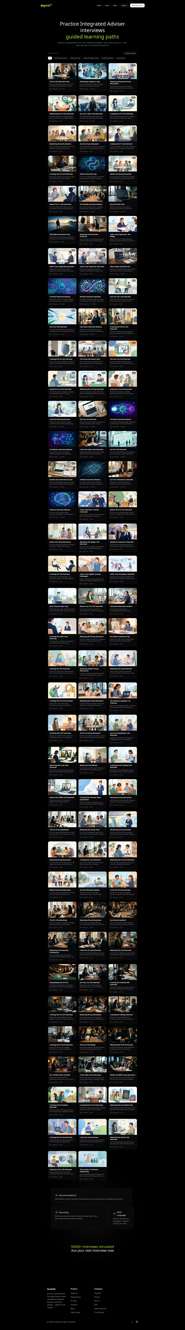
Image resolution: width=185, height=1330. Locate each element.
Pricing (73, 1301)
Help (115, 5)
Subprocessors (100, 1308)
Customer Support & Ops (91, 58)
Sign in (124, 5)
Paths (99, 5)
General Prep (121, 58)
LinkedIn (97, 1293)
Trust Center (99, 1312)
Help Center (75, 1312)
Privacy (97, 1297)
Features (74, 1293)
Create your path (130, 53)
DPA (96, 1305)
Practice (74, 1305)
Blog (72, 1308)
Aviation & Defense (107, 58)
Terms (96, 1301)
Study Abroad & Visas (60, 58)
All (50, 58)
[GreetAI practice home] (46, 5)
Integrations (76, 1297)
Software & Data (75, 58)
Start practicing (137, 5)
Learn (107, 5)
